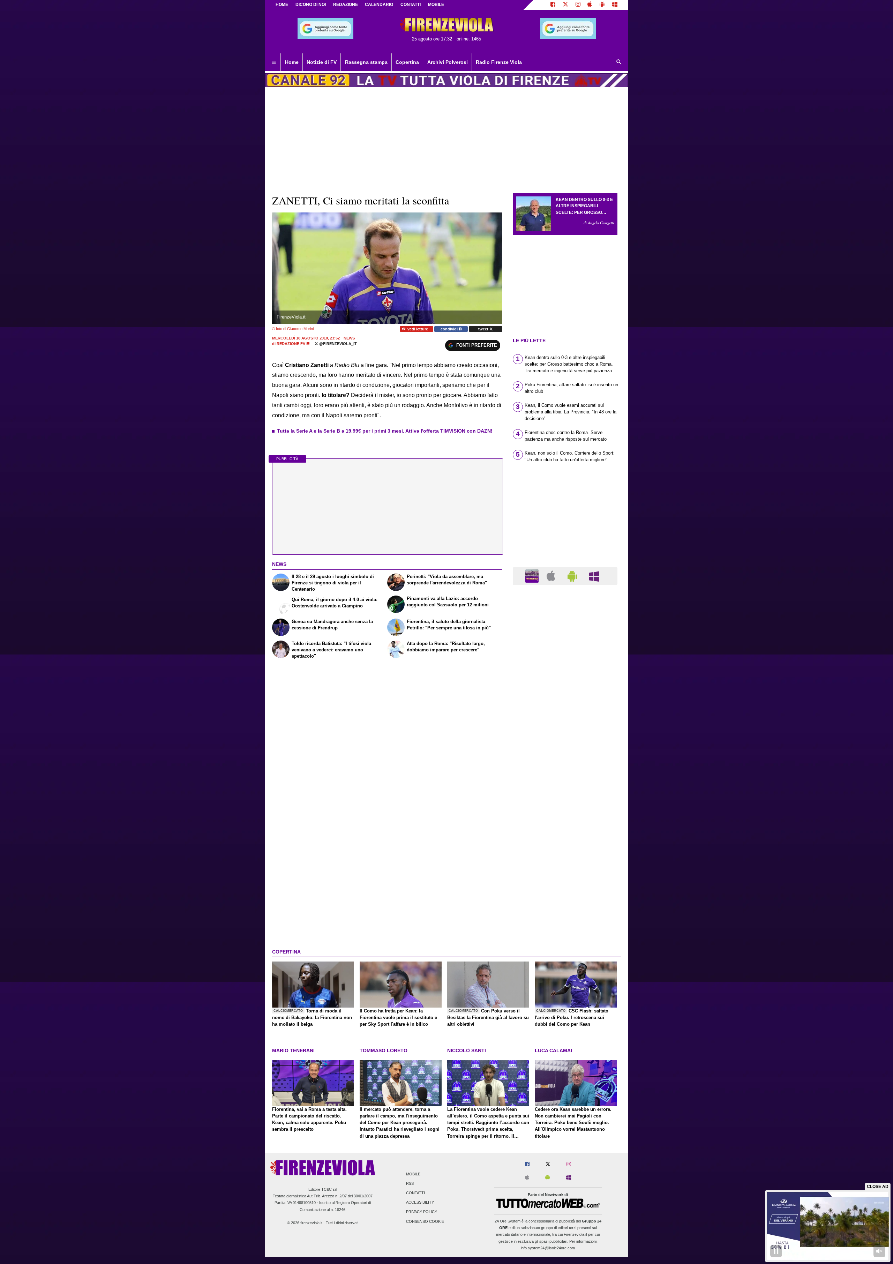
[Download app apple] (590, 5)
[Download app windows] (615, 5)
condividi (450, 329)
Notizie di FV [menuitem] (322, 62)
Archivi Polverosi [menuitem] (447, 62)
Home (282, 4)
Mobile (413, 1174)
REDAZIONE (345, 4)
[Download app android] (602, 5)
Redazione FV (291, 344)
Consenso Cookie (425, 1221)
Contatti (415, 1193)
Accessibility (420, 1203)
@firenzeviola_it (337, 344)
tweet (483, 329)
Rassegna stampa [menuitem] (366, 62)
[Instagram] (578, 5)
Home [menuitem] (292, 62)
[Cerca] (619, 62)
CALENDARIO (379, 4)
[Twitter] (565, 5)
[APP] (533, 575)
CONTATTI (410, 4)
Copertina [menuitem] (407, 62)
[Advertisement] (565, 860)
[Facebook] (552, 5)
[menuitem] (274, 62)
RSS (410, 1183)
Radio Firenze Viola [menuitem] (499, 62)
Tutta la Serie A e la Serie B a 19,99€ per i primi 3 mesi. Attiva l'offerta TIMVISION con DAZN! (385, 431)
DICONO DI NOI (310, 4)
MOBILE (436, 4)
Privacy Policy (421, 1212)
